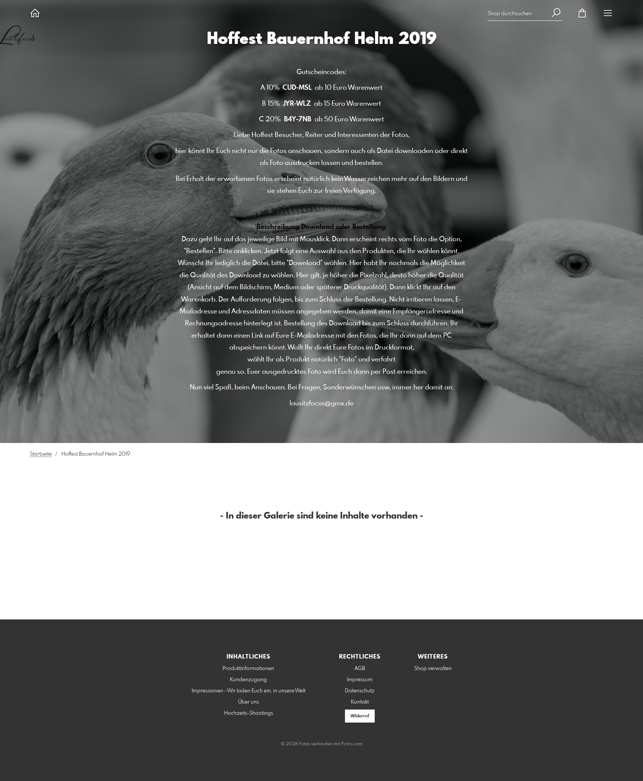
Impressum (359, 679)
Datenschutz (359, 691)
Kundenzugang (248, 679)
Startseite (41, 454)
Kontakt (360, 702)
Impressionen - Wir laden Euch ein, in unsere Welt (248, 691)
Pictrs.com (351, 744)
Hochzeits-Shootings (248, 713)
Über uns (248, 702)
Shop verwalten (433, 668)
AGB (360, 668)
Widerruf (360, 716)
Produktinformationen (248, 668)
